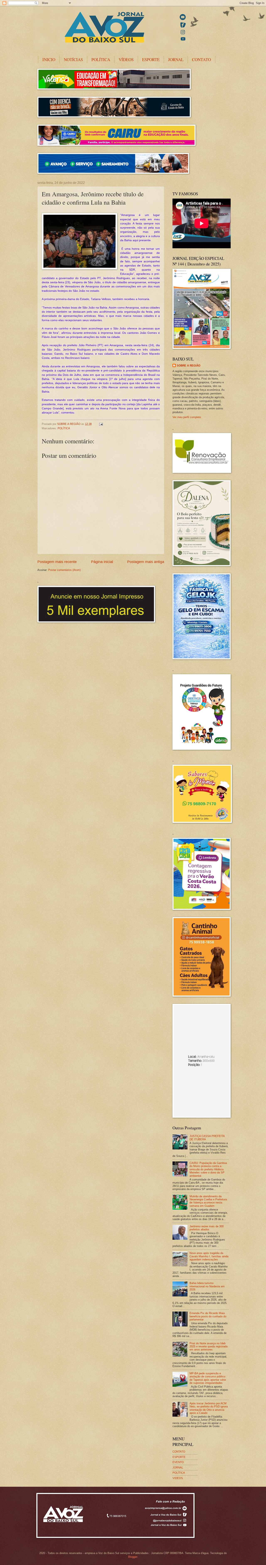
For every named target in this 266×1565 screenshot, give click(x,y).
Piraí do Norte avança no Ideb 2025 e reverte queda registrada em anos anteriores (209, 1346)
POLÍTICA (100, 59)
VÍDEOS (126, 59)
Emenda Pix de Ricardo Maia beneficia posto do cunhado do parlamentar (208, 1316)
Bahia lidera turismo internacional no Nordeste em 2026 (207, 1286)
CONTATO (201, 59)
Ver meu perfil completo (186, 417)
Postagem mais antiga (145, 562)
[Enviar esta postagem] (101, 424)
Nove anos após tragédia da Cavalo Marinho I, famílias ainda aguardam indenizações (209, 1256)
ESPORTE (151, 59)
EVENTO (178, 1462)
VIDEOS (177, 1478)
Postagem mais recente (57, 562)
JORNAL (175, 59)
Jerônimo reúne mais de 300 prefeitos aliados (207, 1228)
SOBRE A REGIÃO (188, 365)
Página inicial (102, 562)
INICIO (48, 59)
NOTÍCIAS (73, 59)
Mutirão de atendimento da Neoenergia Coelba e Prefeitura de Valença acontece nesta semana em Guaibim (208, 1201)
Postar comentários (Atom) (64, 570)
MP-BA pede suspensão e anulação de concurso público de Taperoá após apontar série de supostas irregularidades (208, 1378)
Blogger (132, 1556)
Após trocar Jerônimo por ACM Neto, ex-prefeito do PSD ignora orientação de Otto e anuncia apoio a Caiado (209, 1408)
